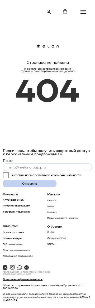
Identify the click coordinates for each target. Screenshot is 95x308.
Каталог (51, 200)
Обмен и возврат (12, 238)
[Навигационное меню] (83, 12)
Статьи (51, 244)
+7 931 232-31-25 (13, 199)
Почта (8, 160)
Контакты (10, 194)
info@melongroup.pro (16, 205)
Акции (50, 206)
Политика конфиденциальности (22, 279)
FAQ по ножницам (13, 244)
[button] (48, 11)
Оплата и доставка (13, 232)
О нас (50, 232)
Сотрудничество (56, 238)
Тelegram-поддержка (16, 211)
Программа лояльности (16, 250)
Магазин (53, 194)
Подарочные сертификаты (17, 256)
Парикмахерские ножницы (62, 218)
